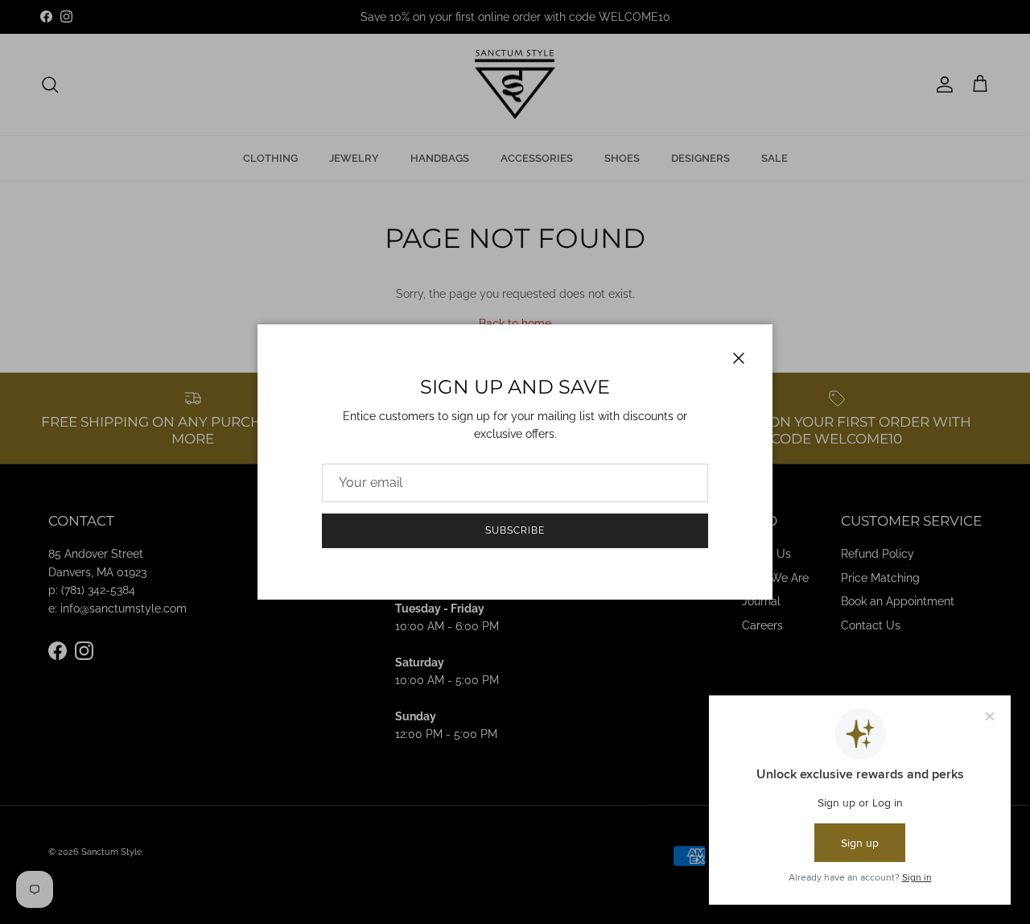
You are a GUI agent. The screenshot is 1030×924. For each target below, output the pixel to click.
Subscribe (515, 530)
